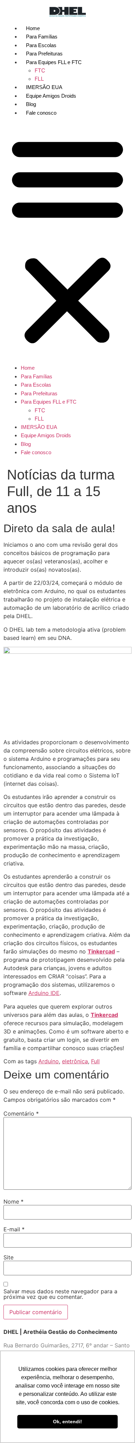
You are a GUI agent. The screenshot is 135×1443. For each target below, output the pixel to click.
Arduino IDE (44, 992)
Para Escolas (41, 45)
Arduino (48, 1061)
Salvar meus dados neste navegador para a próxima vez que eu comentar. (60, 1294)
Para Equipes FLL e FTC (54, 62)
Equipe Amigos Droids (51, 96)
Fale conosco (41, 113)
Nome (13, 1201)
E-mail (14, 1229)
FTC (40, 70)
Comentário (21, 1113)
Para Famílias (41, 36)
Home (33, 28)
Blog (31, 104)
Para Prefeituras (44, 53)
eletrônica (75, 1061)
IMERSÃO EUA (44, 87)
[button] (67, 240)
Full (95, 1061)
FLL (39, 78)
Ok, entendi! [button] (67, 1421)
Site (8, 1257)
